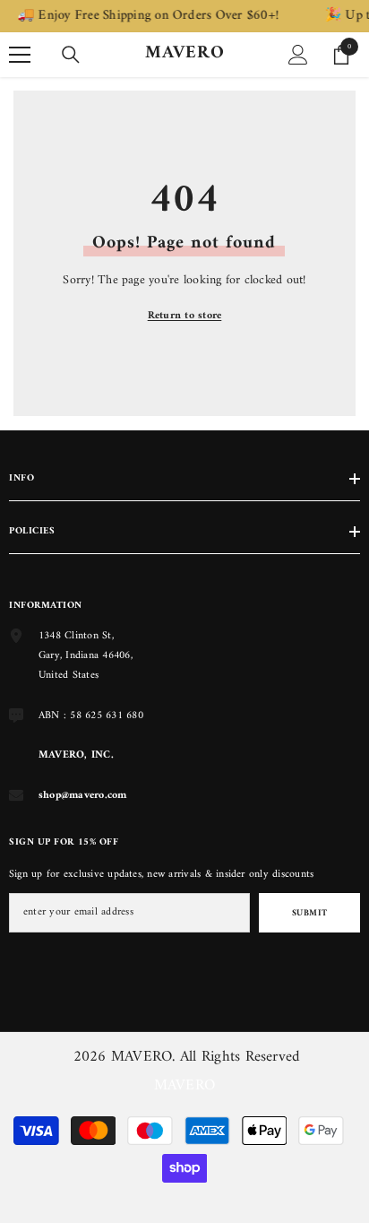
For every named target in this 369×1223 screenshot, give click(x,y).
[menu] (19, 54)
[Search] (71, 54)
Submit (310, 913)
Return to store (185, 316)
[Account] (298, 55)
